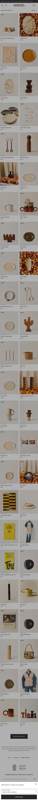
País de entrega (6, 790)
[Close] (36, 784)
